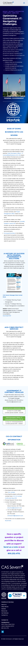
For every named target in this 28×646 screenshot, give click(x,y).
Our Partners (5, 613)
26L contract (11, 492)
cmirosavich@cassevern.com (15, 515)
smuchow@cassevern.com (14, 508)
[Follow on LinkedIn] (2, 632)
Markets (3, 608)
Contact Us (4, 615)
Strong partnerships (9, 233)
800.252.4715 (14, 553)
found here (8, 520)
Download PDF (7, 315)
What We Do (4, 606)
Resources (4, 611)
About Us (3, 604)
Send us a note (11, 547)
